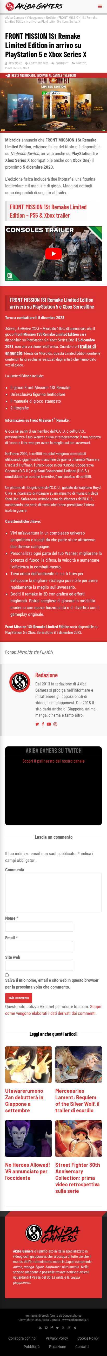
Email (10, 937)
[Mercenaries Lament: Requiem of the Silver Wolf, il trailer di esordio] (78, 1081)
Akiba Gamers (14, 18)
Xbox (26, 68)
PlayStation (13, 68)
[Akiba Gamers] (34, 10)
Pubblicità (32, 1347)
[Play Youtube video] (53, 253)
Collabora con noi (22, 1338)
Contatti (82, 1347)
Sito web (12, 957)
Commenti (62, 63)
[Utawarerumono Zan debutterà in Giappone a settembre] (28, 1081)
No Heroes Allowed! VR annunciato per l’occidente (27, 1171)
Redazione (15, 63)
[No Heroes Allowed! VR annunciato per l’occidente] (28, 1155)
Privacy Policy (57, 1338)
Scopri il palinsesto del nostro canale (54, 761)
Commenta (14, 869)
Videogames (35, 18)
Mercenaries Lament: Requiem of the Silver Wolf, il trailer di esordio (77, 1100)
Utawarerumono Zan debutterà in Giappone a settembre (24, 1100)
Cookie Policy (88, 1338)
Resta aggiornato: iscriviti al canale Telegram (43, 75)
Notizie (51, 18)
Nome (10, 918)
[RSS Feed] (40, 1328)
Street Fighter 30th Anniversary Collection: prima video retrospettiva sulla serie (77, 1178)
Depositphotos (72, 1315)
